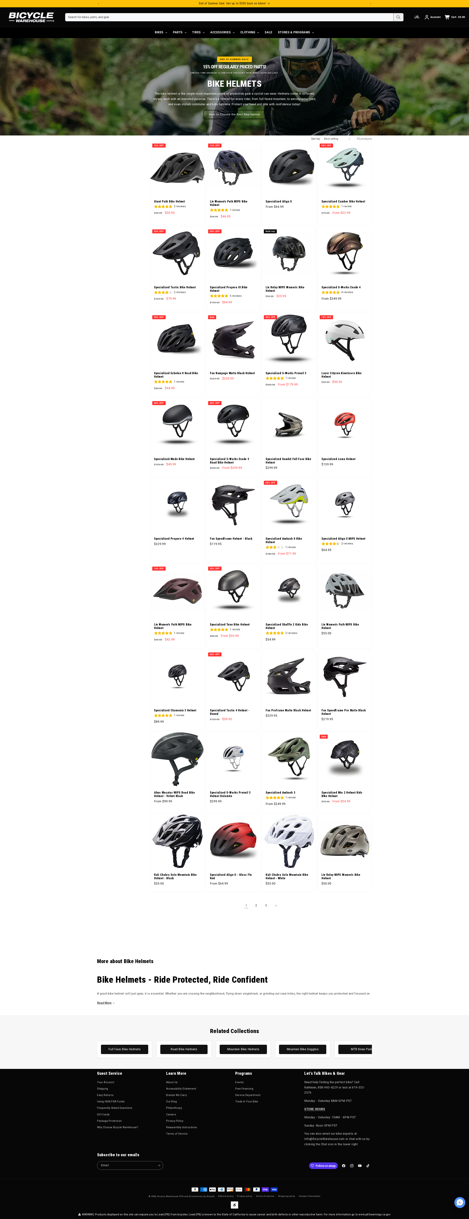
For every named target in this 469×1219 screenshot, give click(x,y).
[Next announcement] (371, 3)
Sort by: (316, 138)
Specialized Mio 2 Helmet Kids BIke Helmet (342, 794)
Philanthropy (174, 1107)
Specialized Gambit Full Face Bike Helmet (288, 460)
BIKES (159, 32)
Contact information (309, 1196)
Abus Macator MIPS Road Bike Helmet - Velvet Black (174, 794)
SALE (268, 32)
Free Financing (244, 1088)
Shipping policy (286, 1196)
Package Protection (109, 1120)
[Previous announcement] (98, 3)
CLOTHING (247, 32)
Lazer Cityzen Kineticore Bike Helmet (342, 374)
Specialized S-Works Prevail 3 (286, 373)
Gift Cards (103, 1114)
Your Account (105, 1082)
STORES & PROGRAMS (294, 32)
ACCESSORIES (220, 32)
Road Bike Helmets (184, 1049)
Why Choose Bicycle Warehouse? (117, 1127)
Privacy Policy (174, 1120)
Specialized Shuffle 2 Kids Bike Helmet (287, 626)
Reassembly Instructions (181, 1127)
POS (181, 1196)
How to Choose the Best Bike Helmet (234, 114)
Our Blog (171, 1101)
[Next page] (276, 906)
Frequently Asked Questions (114, 1107)
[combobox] (229, 17)
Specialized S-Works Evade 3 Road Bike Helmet (229, 460)
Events (239, 1082)
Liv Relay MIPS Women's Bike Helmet (285, 289)
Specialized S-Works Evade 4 (341, 287)
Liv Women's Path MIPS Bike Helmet (229, 203)
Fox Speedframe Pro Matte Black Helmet (344, 712)
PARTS (178, 32)
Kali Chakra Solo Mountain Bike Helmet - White (287, 876)
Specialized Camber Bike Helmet (343, 201)
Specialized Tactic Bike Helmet (175, 287)
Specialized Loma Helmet (339, 459)
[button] (459, 1202)
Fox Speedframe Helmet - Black (231, 538)
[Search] (398, 17)
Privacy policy (244, 1196)
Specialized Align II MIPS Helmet (343, 538)
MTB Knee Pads (362, 1049)
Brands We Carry (176, 1095)
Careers (171, 1114)
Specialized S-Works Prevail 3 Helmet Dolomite (230, 794)
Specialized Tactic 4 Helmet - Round (230, 712)
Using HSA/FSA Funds (111, 1101)
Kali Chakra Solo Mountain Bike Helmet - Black (175, 876)
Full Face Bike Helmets (124, 1049)
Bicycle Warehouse (167, 1196)
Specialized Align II (279, 201)
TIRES (196, 32)
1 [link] (246, 905)
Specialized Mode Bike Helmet (174, 459)
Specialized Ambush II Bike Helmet (284, 540)
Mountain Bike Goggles (303, 1049)
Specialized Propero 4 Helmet (174, 538)
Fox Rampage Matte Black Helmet (232, 373)
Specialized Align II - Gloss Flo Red (231, 876)
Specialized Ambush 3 (280, 792)
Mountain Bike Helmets (243, 1049)
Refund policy (225, 1196)
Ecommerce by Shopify (202, 1196)
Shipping (102, 1088)
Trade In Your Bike (246, 1101)
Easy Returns (105, 1095)
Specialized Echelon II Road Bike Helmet (176, 374)
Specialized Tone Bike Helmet (230, 624)
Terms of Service (177, 1133)
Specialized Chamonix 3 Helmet (175, 710)
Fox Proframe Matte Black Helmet (288, 710)
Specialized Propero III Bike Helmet (229, 289)
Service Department (248, 1095)
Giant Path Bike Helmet (169, 201)
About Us (172, 1082)
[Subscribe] (159, 1165)
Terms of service (265, 1196)
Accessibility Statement (181, 1088)
